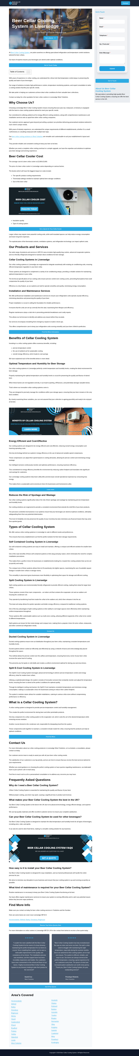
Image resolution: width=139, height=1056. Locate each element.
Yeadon (54, 1015)
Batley (28, 919)
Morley (13, 1016)
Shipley (53, 1003)
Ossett (13, 1019)
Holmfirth (54, 1012)
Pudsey (13, 1031)
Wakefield (14, 1037)
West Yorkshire (16, 1043)
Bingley (53, 1018)
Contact (125, 3)
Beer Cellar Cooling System (20, 52)
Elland (13, 1025)
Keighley (54, 1027)
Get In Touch (112, 81)
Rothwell (54, 1006)
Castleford (54, 1033)
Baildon (54, 1009)
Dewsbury (34, 919)
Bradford (14, 1028)
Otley (53, 1024)
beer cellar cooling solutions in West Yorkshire (27, 136)
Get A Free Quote (50, 986)
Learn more (50, 489)
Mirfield (22, 919)
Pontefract (54, 1039)
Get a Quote (49, 38)
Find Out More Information (50, 332)
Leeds (13, 1040)
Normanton (55, 1021)
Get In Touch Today (50, 65)
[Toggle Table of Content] (27, 72)
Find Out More (50, 736)
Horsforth (54, 1000)
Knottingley (55, 1042)
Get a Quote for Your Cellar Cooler (51, 229)
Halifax (13, 1034)
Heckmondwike (14, 919)
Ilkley (53, 1036)
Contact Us (50, 631)
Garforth (54, 1030)
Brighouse (41, 919)
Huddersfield (15, 1022)
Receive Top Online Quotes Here (50, 925)
